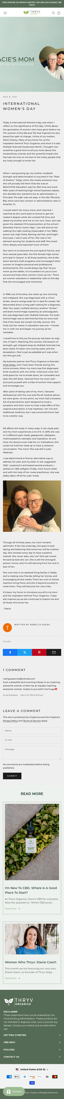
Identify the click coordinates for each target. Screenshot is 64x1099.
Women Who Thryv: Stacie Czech (30, 962)
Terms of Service (32, 720)
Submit (12, 776)
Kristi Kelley (9, 365)
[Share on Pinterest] (39, 652)
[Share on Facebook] (10, 652)
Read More (11, 908)
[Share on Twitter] (25, 652)
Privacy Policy (10, 720)
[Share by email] (54, 652)
